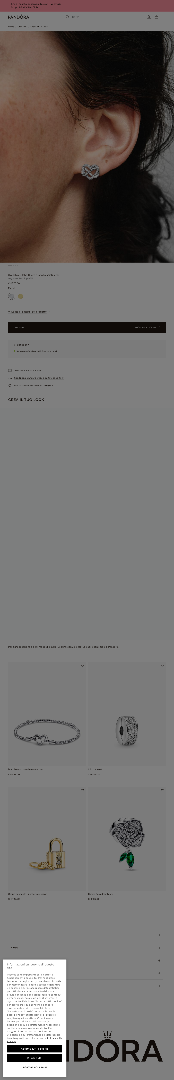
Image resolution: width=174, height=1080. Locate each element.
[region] (34, 1018)
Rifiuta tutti (34, 1058)
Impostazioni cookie (34, 1067)
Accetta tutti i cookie (34, 1048)
